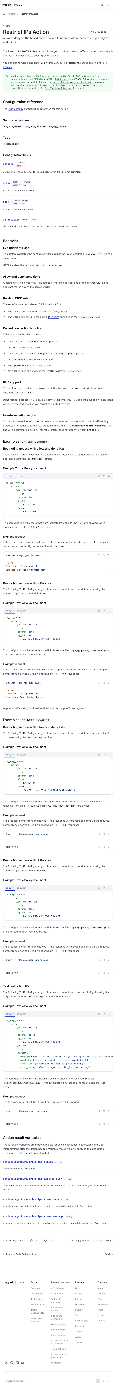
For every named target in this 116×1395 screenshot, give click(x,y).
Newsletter (103, 1304)
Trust (77, 1315)
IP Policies (53, 316)
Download (80, 1304)
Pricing (78, 1299)
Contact (102, 1293)
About (100, 1288)
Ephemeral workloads (56, 1309)
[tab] (10, 476)
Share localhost (59, 1335)
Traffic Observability (37, 1311)
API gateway (57, 1288)
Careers (101, 1320)
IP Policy (14, 226)
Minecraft (56, 1362)
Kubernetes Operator (36, 1319)
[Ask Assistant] (109, 476)
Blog (100, 1299)
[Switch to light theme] (104, 1381)
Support (79, 1331)
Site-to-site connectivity (57, 1317)
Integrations (81, 1326)
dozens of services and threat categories (72, 82)
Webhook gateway (55, 1300)
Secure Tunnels (38, 1304)
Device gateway (59, 1324)
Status (78, 1342)
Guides (78, 1293)
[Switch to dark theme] (109, 1381)
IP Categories (61, 79)
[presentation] (58, 1044)
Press (100, 1310)
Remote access (58, 1329)
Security (79, 1310)
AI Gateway (36, 1293)
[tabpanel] (58, 497)
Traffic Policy (15, 108)
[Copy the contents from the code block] (104, 476)
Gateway (35, 1288)
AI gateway (57, 1293)
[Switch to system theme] (98, 1381)
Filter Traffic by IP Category (58, 88)
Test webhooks (58, 1349)
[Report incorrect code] (99, 476)
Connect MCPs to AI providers (59, 1342)
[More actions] (112, 5)
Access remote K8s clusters (58, 1356)
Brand (101, 1315)
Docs (77, 1288)
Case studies (81, 1320)
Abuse (78, 1337)
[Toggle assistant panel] (107, 4)
